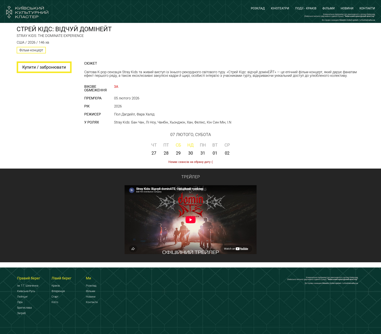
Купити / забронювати (44, 67)
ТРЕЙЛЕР (190, 176)
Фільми (328, 8)
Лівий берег (61, 278)
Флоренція (58, 291)
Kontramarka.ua (368, 20)
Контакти (367, 8)
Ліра (19, 302)
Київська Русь (26, 291)
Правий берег (28, 278)
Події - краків (305, 8)
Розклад (258, 8)
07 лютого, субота (190, 134)
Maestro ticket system (349, 20)
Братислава (24, 307)
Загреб (21, 313)
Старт (54, 296)
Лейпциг (22, 296)
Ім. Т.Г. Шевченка (27, 285)
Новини (347, 8)
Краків (55, 285)
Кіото (54, 302)
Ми (88, 278)
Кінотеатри (280, 8)
